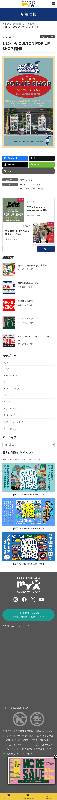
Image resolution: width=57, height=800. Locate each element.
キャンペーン (10, 375)
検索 (46, 248)
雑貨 (42, 189)
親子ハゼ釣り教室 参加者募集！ (33, 265)
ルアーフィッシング (13, 422)
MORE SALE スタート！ (30, 318)
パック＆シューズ (12, 395)
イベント (7, 369)
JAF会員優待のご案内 (28, 283)
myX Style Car (47, 37)
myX (5, 362)
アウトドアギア (11, 388)
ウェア (6, 402)
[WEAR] (13, 209)
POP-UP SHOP (29, 189)
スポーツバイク (11, 415)
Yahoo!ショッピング (28, 798)
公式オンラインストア (9, 798)
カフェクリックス (12, 428)
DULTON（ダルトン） (32, 184)
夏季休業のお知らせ (28, 301)
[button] (28, 615)
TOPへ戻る (47, 798)
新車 (5, 382)
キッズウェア (10, 408)
